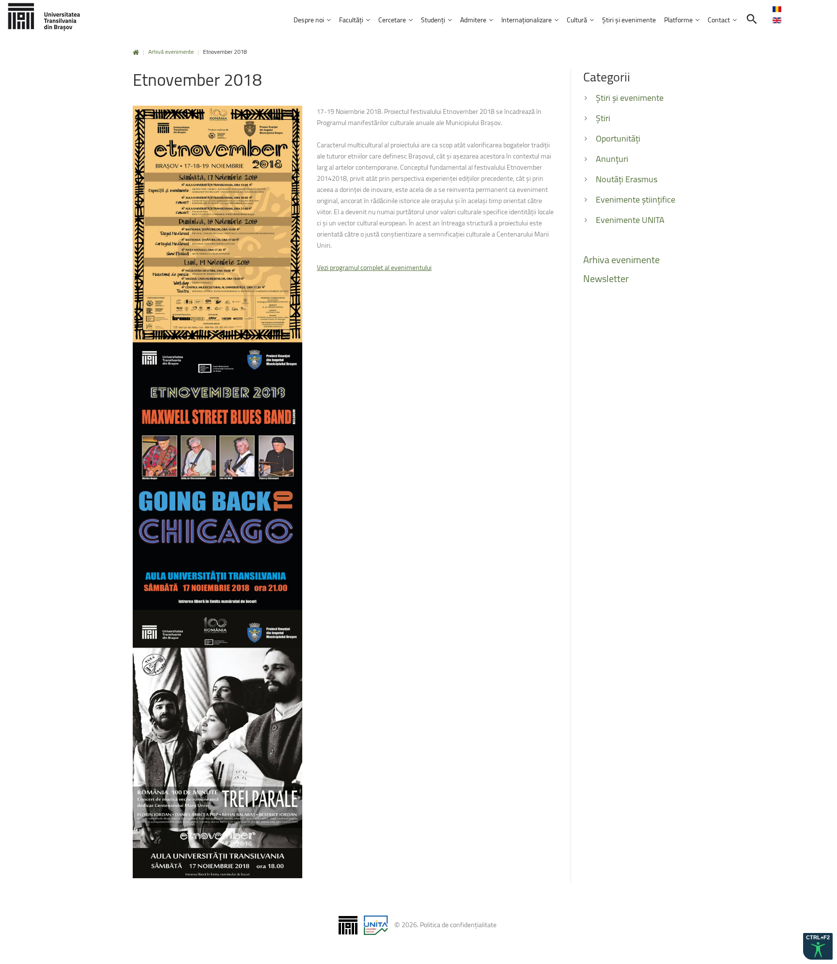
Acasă (136, 52)
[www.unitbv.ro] (43, 16)
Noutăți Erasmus (626, 179)
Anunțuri (612, 158)
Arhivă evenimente (171, 51)
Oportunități (618, 138)
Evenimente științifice (635, 199)
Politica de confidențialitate (458, 924)
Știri (603, 118)
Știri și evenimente (630, 97)
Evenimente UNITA (630, 219)
